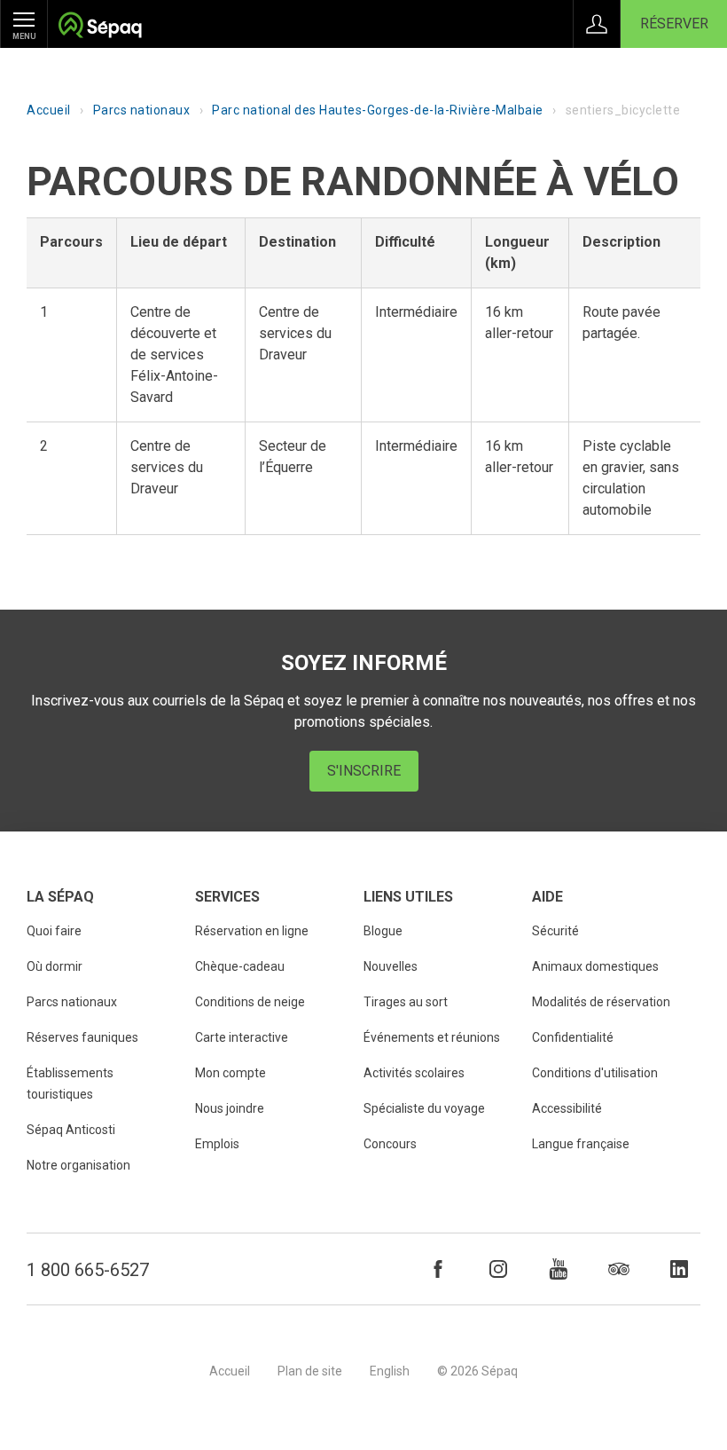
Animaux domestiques (595, 966)
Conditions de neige (250, 1002)
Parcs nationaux (142, 110)
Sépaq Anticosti (71, 1130)
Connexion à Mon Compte (597, 24)
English (390, 1371)
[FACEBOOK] (438, 1269)
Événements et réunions (432, 1037)
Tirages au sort (406, 1002)
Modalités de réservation (601, 1002)
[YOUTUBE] (558, 1269)
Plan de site (310, 1371)
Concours (390, 1144)
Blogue (383, 931)
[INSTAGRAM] (498, 1269)
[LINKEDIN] (679, 1269)
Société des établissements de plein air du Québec (100, 27)
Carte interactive (241, 1037)
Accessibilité (567, 1108)
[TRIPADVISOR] (619, 1269)
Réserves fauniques (82, 1037)
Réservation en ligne (252, 931)
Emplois (217, 1144)
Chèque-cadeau (240, 966)
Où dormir (54, 966)
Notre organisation (78, 1165)
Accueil (49, 110)
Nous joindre (229, 1108)
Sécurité (555, 931)
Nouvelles (391, 966)
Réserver (674, 23)
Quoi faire (54, 931)
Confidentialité (573, 1037)
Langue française (580, 1144)
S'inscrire (364, 770)
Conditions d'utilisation (595, 1073)
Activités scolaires (414, 1073)
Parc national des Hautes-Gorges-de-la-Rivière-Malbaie (377, 110)
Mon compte (230, 1073)
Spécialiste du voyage (424, 1108)
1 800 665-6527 (88, 1270)
